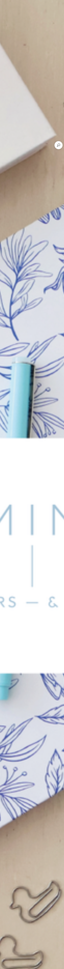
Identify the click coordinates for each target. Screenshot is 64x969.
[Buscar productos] (58, 145)
